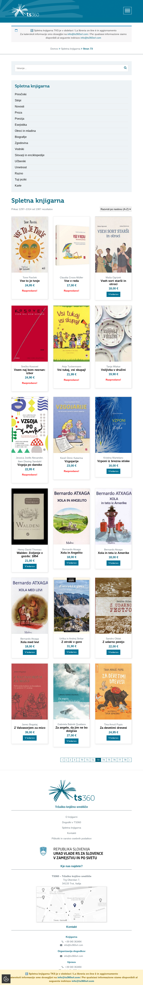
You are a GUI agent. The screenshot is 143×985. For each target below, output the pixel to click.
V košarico (113, 294)
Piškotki (56, 838)
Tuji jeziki (21, 179)
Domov (54, 48)
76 (114, 760)
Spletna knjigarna (70, 48)
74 (103, 760)
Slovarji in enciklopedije (29, 155)
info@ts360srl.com (77, 34)
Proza (18, 112)
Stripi (18, 100)
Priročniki (21, 94)
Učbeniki (20, 161)
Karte (18, 185)
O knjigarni (71, 817)
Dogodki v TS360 (71, 822)
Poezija (19, 118)
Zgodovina (21, 143)
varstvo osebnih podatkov (77, 838)
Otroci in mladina (25, 130)
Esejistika (21, 124)
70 (82, 760)
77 (120, 760)
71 (87, 760)
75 (109, 760)
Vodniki (19, 149)
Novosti (19, 106)
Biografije (21, 136)
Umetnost (21, 167)
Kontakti (71, 833)
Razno (19, 173)
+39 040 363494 (73, 941)
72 (93, 760)
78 (125, 760)
